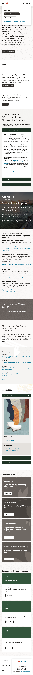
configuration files (22, 139)
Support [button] (6, 458)
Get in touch (9, 648)
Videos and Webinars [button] (9, 462)
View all (4, 379)
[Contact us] (30, 3)
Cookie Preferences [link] (6, 662)
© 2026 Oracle (5, 660)
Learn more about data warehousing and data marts (16, 264)
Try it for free (9, 595)
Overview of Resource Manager (13, 448)
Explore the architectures (9, 290)
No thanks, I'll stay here (10, 17)
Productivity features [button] (9, 180)
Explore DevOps (8, 493)
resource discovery (17, 160)
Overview (4, 64)
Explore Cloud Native (9, 514)
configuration (24, 161)
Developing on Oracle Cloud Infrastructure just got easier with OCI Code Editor (16, 357)
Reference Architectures (9, 440)
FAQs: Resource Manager (12, 450)
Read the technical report (8, 85)
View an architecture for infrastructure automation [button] (16, 247)
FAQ (10, 64)
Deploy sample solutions (9, 291)
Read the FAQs (9, 621)
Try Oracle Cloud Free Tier (8, 51)
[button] (3, 3)
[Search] (20, 3)
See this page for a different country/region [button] (14, 21)
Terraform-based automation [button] (11, 130)
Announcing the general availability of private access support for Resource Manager (16, 363)
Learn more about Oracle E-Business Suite (13, 277)
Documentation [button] (8, 395)
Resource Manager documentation (14, 171)
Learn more (5, 104)
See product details (9, 537)
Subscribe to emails (6, 665)
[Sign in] (27, 3)
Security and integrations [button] (10, 184)
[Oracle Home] (6, 3)
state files (6, 163)
